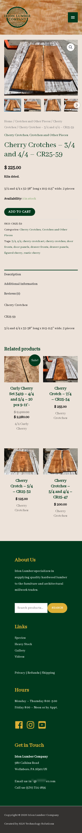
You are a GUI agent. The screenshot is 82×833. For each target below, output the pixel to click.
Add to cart (19, 212)
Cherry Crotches (16, 135)
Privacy (20, 673)
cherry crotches (56, 241)
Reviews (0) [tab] (12, 294)
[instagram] (31, 725)
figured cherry (13, 253)
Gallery (20, 651)
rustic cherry (32, 253)
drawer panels (59, 247)
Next (77, 105)
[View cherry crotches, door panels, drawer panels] (12, 105)
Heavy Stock (23, 644)
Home (8, 121)
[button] (70, 47)
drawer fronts (39, 247)
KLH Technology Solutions (36, 824)
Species (20, 638)
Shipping (48, 673)
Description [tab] (12, 274)
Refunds (34, 673)
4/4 (19, 241)
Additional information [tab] (21, 284)
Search (57, 607)
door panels (21, 247)
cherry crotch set (33, 241)
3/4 (14, 241)
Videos (19, 657)
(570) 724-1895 (36, 788)
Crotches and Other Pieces (32, 121)
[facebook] (20, 725)
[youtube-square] (43, 725)
